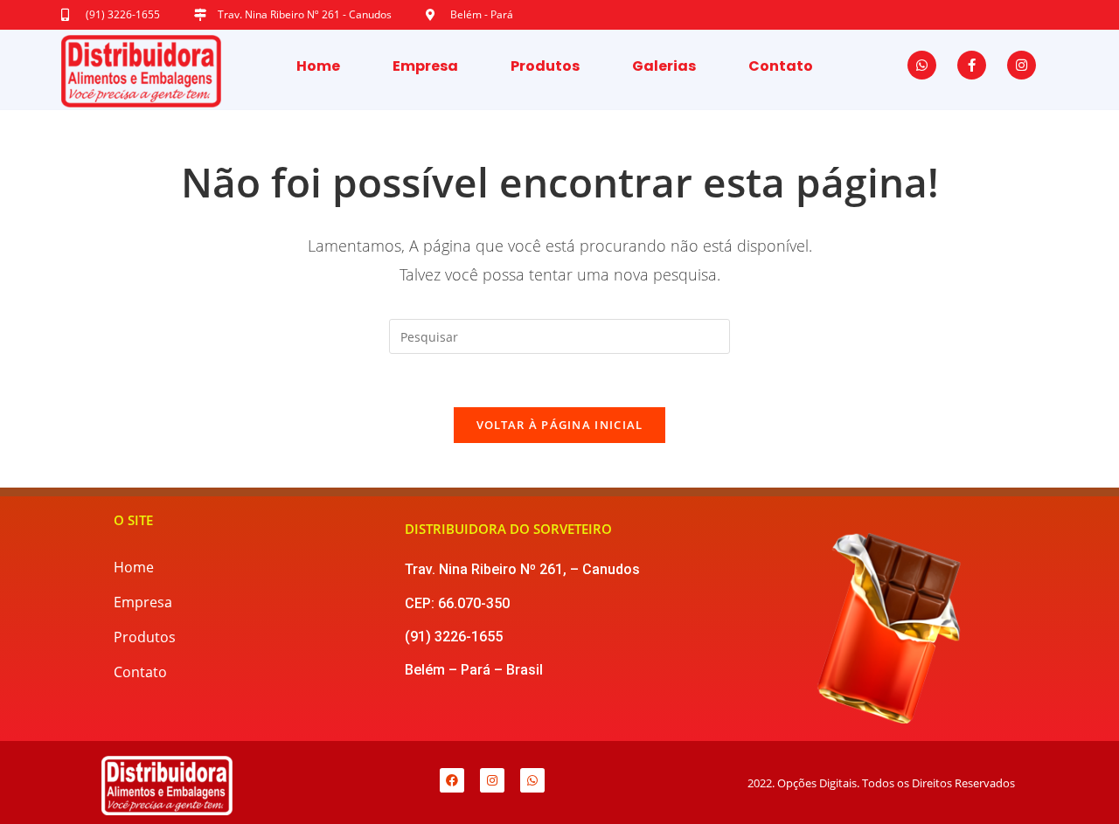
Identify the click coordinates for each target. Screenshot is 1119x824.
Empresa (425, 66)
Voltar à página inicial (559, 425)
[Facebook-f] (971, 65)
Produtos (545, 66)
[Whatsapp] (921, 65)
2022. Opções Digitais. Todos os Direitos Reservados (881, 783)
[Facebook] (452, 780)
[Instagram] (1021, 65)
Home (318, 66)
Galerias (664, 66)
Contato (780, 66)
